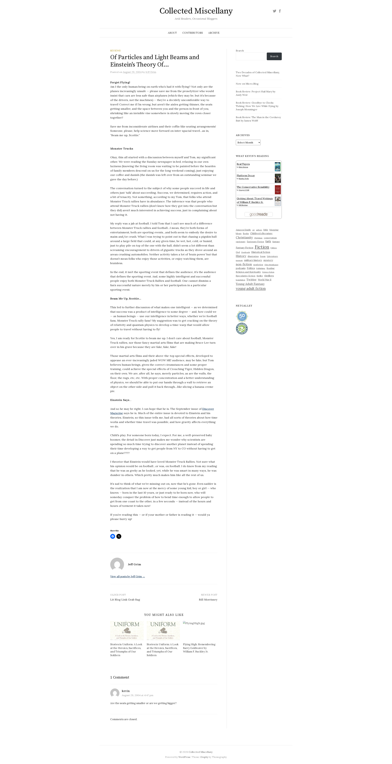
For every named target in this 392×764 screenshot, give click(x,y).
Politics (251, 268)
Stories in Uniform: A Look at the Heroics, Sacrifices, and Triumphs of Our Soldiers (126, 650)
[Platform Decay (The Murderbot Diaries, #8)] (278, 178)
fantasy (276, 241)
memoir (239, 260)
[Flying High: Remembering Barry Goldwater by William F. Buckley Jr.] (199, 630)
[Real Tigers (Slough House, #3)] (278, 166)
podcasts (240, 268)
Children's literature (261, 233)
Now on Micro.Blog (247, 83)
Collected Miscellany (196, 11)
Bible (265, 230)
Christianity (244, 237)
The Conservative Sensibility (253, 186)
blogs (238, 233)
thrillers (269, 275)
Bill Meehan (243, 205)
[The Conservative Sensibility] (278, 189)
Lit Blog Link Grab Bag (125, 599)
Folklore (274, 248)
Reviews (115, 50)
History (241, 256)
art (253, 230)
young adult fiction (251, 288)
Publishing (260, 268)
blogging (274, 229)
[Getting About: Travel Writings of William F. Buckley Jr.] (278, 200)
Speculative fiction (245, 275)
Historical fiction (260, 252)
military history (253, 260)
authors (259, 230)
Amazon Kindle (243, 229)
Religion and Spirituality (248, 272)
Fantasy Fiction (244, 247)
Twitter (251, 279)
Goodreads (245, 252)
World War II (264, 279)
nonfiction (258, 264)
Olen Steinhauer (271, 265)
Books (246, 233)
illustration (253, 256)
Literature (272, 256)
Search (240, 50)
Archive (214, 32)
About (172, 32)
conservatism (270, 238)
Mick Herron (243, 167)
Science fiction (268, 272)
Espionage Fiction (255, 241)
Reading (271, 268)
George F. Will (244, 190)
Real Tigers (243, 163)
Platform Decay (246, 175)
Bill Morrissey (208, 599)
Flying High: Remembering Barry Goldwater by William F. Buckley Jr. (199, 648)
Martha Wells (244, 179)
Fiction (262, 247)
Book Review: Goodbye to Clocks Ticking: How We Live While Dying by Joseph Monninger (257, 106)
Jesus (263, 256)
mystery (268, 260)
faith (268, 241)
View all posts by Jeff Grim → (127, 576)
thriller (260, 276)
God (238, 252)
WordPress (184, 757)
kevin (126, 691)
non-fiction (244, 264)
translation (240, 280)
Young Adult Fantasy (250, 284)
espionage (240, 241)
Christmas (258, 238)
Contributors (192, 32)
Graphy (204, 757)
